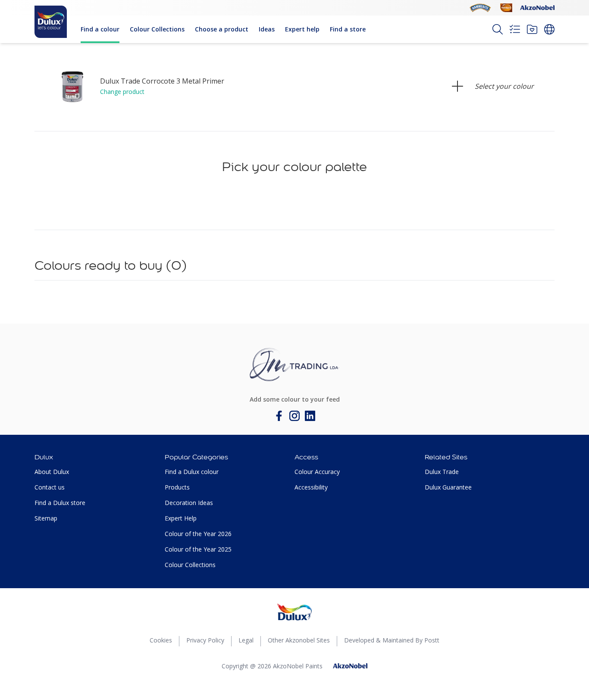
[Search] (497, 29)
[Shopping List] (515, 29)
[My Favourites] (532, 29)
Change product (122, 91)
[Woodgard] (506, 7)
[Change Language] (549, 29)
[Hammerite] (480, 7)
